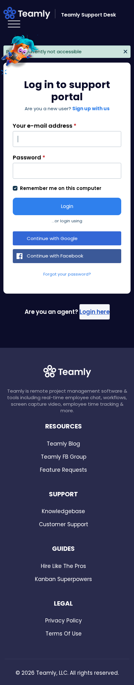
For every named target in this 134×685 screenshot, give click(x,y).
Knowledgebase (63, 511)
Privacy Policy (63, 620)
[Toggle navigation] (13, 24)
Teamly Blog (63, 443)
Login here (94, 312)
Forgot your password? (67, 274)
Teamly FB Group (63, 457)
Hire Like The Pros (63, 566)
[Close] (125, 51)
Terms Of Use (63, 633)
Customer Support (63, 524)
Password (29, 157)
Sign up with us (91, 108)
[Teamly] (29, 14)
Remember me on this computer (60, 188)
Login (67, 206)
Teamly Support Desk (88, 14)
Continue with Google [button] (52, 238)
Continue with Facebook (55, 256)
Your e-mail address (44, 126)
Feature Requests (63, 470)
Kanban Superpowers (63, 579)
